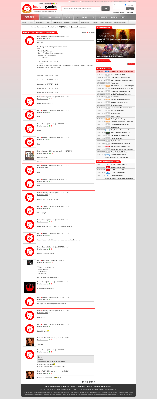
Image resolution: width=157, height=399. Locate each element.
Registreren (116, 12)
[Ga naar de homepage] (39, 9)
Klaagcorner (115, 83)
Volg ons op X (74, 1)
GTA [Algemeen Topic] (117, 75)
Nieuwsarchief (55, 386)
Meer (123, 17)
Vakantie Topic (115, 113)
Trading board (80, 386)
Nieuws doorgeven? (120, 22)
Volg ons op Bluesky (88, 1)
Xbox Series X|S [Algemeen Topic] (122, 80)
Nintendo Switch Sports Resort (118, 146)
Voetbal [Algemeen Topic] (119, 102)
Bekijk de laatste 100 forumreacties (116, 157)
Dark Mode (133, 1)
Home (24, 22)
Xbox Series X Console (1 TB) (118, 132)
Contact (95, 22)
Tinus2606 (45, 260)
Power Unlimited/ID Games (119, 152)
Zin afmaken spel (116, 105)
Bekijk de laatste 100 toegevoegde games (119, 178)
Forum (48, 22)
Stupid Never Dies (117, 175)
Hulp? (132, 12)
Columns (75, 22)
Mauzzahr (45, 151)
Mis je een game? (106, 22)
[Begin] (84, 32)
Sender (44, 36)
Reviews (67, 22)
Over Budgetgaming (63, 389)
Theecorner (114, 97)
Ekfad (44, 282)
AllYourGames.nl (116, 138)
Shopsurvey (40, 22)
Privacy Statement (85, 389)
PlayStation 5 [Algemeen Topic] (121, 91)
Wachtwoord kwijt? (125, 12)
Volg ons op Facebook (103, 1)
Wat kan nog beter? (117, 110)
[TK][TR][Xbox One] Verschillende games (72, 27)
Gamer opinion (42, 27)
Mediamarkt (115, 127)
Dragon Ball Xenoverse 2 (116, 155)
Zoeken (131, 64)
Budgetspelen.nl (110, 389)
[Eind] (92, 32)
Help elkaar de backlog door (120, 135)
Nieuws (31, 22)
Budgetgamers (85, 22)
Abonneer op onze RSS (120, 1)
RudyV (44, 338)
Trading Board (57, 22)
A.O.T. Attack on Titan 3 (119, 172)
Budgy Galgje (115, 116)
